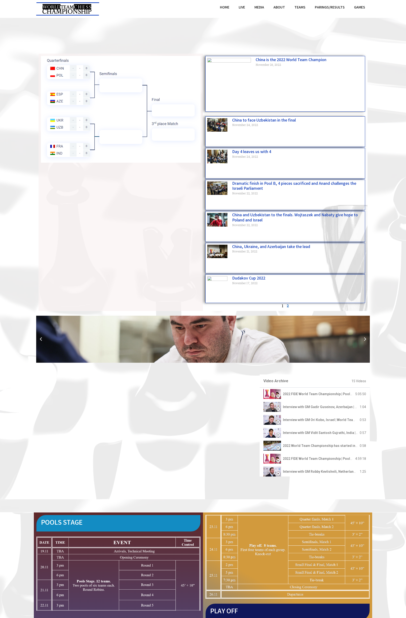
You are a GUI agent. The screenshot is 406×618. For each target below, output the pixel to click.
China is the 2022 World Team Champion (291, 60)
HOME (224, 7)
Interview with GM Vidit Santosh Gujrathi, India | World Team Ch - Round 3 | (340, 433)
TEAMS (299, 7)
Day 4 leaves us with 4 (251, 152)
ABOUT (279, 7)
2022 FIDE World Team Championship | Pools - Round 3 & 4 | (329, 394)
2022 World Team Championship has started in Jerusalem (328, 446)
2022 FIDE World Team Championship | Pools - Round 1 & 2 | (329, 459)
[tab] (315, 394)
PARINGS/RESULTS (330, 7)
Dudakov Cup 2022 (248, 279)
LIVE (242, 7)
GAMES (359, 7)
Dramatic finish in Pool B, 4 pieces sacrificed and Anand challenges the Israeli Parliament (294, 186)
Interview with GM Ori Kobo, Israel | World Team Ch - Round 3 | (330, 420)
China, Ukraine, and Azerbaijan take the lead (271, 247)
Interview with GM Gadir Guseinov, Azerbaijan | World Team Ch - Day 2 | (337, 407)
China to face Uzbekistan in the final (264, 121)
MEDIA (259, 7)
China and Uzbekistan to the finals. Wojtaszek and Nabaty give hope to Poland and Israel (295, 218)
